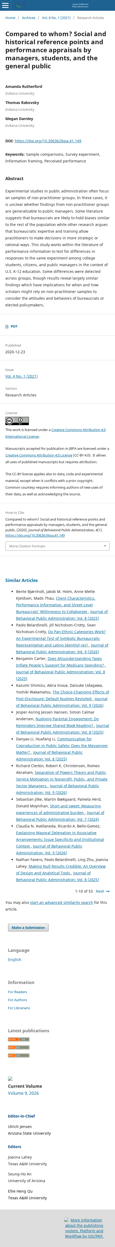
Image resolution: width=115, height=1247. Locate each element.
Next (100, 891)
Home (10, 17)
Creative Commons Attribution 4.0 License (38, 455)
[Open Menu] (5, 5)
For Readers (17, 991)
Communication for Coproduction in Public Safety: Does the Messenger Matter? (62, 745)
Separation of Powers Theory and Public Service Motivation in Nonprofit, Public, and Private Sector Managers (62, 779)
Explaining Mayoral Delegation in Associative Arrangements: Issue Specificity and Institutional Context (60, 839)
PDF (14, 326)
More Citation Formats (27, 546)
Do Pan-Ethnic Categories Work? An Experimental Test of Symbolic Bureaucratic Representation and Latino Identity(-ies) (61, 638)
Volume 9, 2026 (23, 1093)
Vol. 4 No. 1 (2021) (56, 17)
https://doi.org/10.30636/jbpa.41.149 (48, 140)
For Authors (17, 999)
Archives (28, 17)
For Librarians (19, 1007)
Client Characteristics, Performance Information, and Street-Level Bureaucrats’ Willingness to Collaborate (55, 605)
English (14, 959)
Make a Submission (28, 927)
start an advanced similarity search (61, 902)
